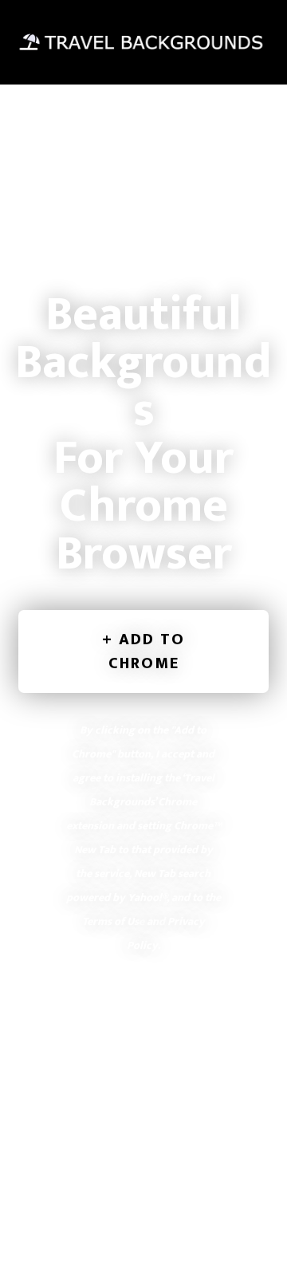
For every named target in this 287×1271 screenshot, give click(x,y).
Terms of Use (113, 921)
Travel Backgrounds (143, 42)
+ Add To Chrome (143, 651)
